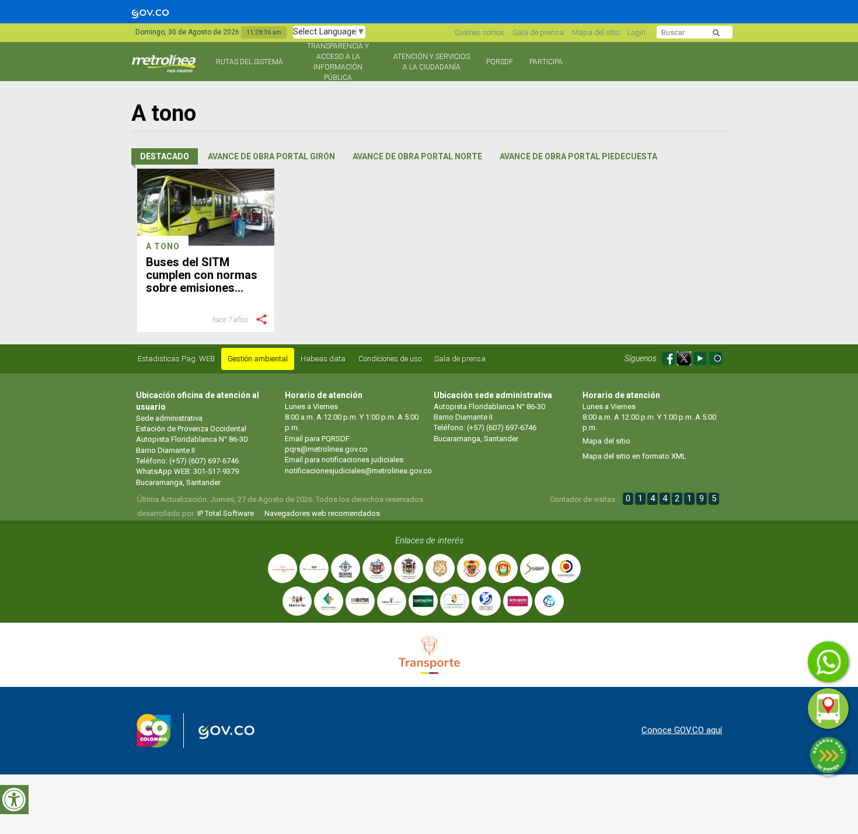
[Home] (164, 68)
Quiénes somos (479, 32)
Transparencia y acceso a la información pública (338, 62)
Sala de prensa (538, 32)
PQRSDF (499, 62)
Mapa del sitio (595, 32)
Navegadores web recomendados (322, 513)
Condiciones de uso (389, 358)
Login (636, 32)
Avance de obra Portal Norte (417, 156)
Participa (546, 62)
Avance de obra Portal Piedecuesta (578, 156)
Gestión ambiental (258, 358)
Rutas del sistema (249, 62)
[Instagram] (716, 356)
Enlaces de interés (429, 540)
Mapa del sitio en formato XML (634, 456)
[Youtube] (701, 356)
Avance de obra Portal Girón (271, 156)
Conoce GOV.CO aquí (681, 730)
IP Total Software (225, 513)
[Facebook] (669, 356)
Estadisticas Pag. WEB (176, 358)
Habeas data (323, 358)
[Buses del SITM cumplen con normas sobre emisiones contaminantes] (205, 207)
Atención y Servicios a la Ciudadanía (431, 62)
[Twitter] (685, 356)
